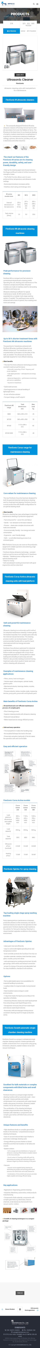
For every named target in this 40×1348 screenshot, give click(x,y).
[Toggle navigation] (37, 4)
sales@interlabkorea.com (21, 1332)
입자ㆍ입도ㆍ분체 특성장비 (28, 25)
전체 (11, 24)
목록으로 (20, 1293)
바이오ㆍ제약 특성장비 (28, 31)
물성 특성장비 (11, 31)
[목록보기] (20, 1309)
